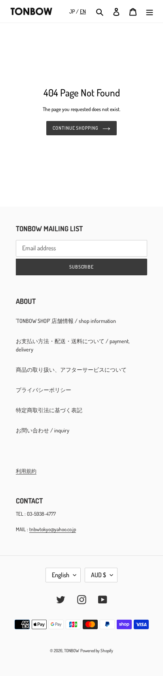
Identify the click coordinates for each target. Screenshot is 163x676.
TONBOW (71, 650)
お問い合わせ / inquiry (42, 430)
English (60, 575)
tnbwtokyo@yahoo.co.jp (52, 529)
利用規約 (26, 471)
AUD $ (98, 575)
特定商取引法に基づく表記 (49, 410)
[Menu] (149, 11)
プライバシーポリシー (43, 389)
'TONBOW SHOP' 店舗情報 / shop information (66, 320)
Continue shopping (76, 128)
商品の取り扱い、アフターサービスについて (71, 369)
